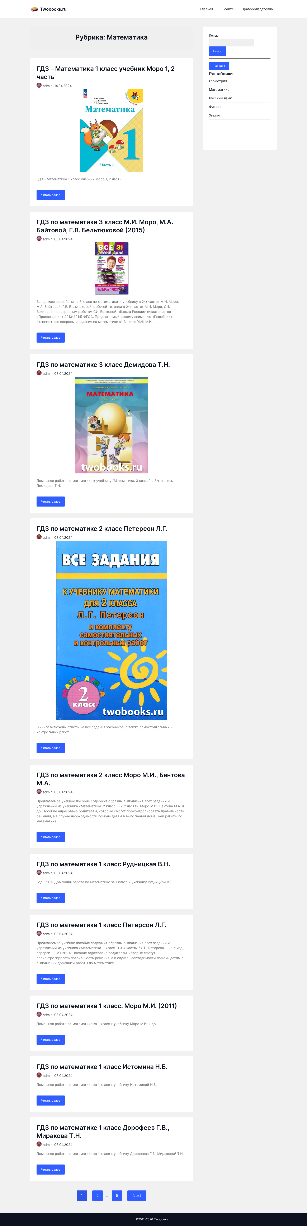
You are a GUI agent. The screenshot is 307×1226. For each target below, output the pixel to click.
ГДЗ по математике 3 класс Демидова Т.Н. (103, 364)
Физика (215, 107)
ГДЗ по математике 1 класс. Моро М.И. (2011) (107, 1006)
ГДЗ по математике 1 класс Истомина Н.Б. (102, 1066)
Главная (206, 9)
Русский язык (220, 98)
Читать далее (50, 195)
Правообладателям (257, 9)
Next (137, 1195)
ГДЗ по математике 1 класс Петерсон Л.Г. (102, 925)
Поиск (213, 35)
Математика (219, 89)
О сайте (227, 9)
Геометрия (218, 81)
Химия (214, 115)
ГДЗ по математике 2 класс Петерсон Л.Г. (102, 528)
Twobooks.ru (53, 9)
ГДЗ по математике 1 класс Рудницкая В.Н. (103, 864)
